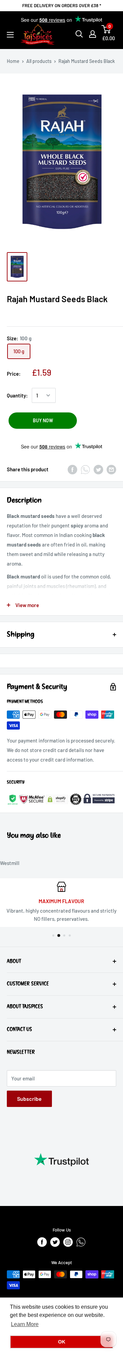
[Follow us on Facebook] (42, 1242)
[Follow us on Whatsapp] (81, 1242)
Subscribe (29, 1098)
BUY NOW (43, 420)
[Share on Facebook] (72, 469)
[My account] (92, 34)
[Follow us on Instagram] (68, 1242)
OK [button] (61, 1341)
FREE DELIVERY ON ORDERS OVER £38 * (61, 5)
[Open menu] (10, 34)
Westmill (9, 863)
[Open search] (79, 34)
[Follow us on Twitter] (55, 1242)
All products (39, 61)
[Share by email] (111, 469)
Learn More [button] (25, 1324)
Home (13, 61)
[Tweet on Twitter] (98, 469)
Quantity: (17, 395)
